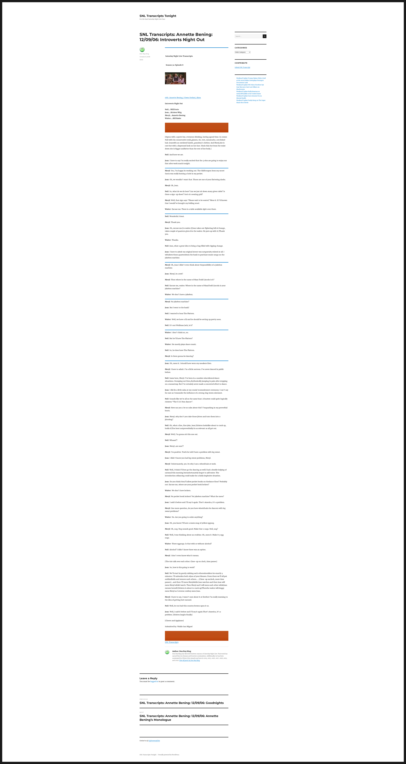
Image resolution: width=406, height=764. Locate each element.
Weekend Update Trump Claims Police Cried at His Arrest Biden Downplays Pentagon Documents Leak (251, 80)
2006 (141, 60)
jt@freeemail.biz (154, 741)
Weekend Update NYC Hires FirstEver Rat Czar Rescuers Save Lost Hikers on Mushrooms (250, 87)
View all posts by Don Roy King (189, 660)
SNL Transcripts (171, 642)
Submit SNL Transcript (242, 67)
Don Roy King (144, 54)
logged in (154, 681)
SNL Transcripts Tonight (158, 16)
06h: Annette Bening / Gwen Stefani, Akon (183, 98)
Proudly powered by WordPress (168, 755)
